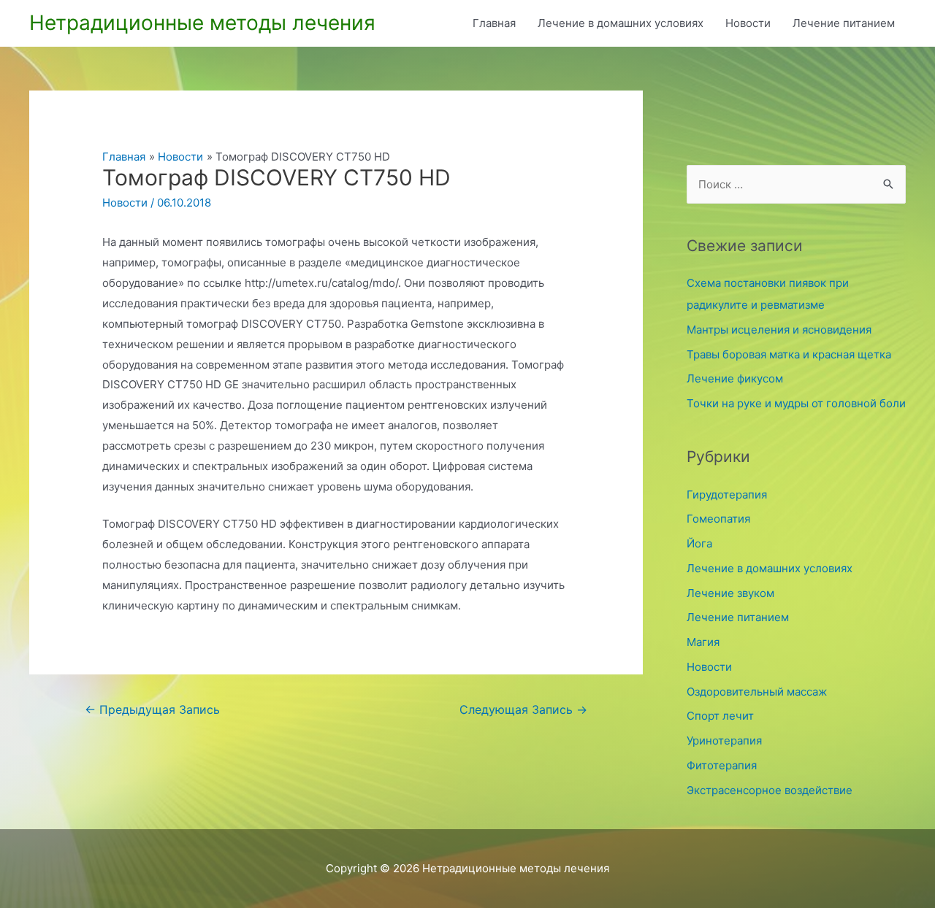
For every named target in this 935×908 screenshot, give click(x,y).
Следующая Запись (523, 710)
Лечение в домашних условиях (620, 23)
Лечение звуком (730, 593)
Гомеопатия (718, 519)
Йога (699, 543)
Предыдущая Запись (152, 710)
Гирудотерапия (727, 494)
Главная (494, 23)
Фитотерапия (722, 765)
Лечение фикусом (735, 378)
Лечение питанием (844, 23)
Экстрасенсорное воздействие (769, 790)
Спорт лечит (720, 716)
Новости (748, 23)
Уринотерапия (724, 740)
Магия (703, 642)
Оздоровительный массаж (757, 692)
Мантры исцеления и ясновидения (779, 329)
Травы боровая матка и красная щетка (789, 354)
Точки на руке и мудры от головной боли (796, 403)
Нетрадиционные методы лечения (202, 22)
